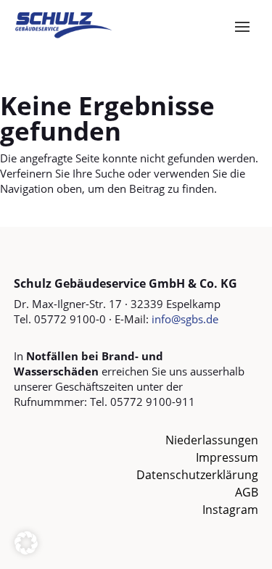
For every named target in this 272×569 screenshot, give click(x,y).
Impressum (227, 457)
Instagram (230, 510)
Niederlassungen (211, 440)
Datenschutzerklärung (197, 475)
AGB (246, 492)
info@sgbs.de (185, 319)
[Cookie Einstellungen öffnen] (26, 550)
